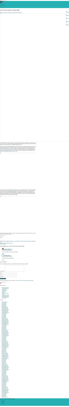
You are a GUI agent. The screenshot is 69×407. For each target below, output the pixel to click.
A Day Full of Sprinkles (4, 291)
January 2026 (5, 308)
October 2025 (5, 311)
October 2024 (5, 322)
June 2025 (4, 315)
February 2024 (5, 330)
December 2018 (5, 389)
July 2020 (4, 371)
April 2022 (4, 351)
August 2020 (4, 370)
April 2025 (4, 317)
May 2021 (4, 361)
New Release (10, 146)
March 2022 (4, 352)
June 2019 (4, 383)
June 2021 (4, 360)
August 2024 (4, 324)
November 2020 (5, 367)
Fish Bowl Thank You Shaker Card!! (5, 295)
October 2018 (5, 391)
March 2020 (4, 375)
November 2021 (5, 356)
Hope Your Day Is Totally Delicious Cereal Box (5, 288)
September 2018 (5, 392)
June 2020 (4, 372)
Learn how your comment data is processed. (24, 280)
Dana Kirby (11, 241)
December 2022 (5, 343)
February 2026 (5, 307)
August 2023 (4, 336)
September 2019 (5, 380)
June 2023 (4, 338)
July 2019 (4, 382)
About (3, 5)
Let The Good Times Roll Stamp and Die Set (23, 241)
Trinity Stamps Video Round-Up (6, 243)
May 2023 (4, 339)
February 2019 (5, 387)
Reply (3, 253)
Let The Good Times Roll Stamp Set (7, 150)
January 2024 (5, 331)
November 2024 (5, 321)
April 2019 (4, 385)
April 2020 (4, 374)
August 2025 (4, 313)
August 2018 (4, 393)
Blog (3, 6)
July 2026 (4, 302)
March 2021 (4, 363)
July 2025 (4, 314)
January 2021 (4, 365)
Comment (2, 271)
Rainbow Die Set (12, 190)
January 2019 (4, 388)
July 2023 (4, 337)
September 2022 (5, 346)
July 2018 (4, 394)
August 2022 (4, 347)
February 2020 (5, 376)
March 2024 (4, 329)
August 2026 (4, 301)
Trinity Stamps (19, 12)
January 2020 (5, 377)
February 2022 (5, 353)
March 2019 (4, 386)
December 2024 (5, 320)
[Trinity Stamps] (3, 0)
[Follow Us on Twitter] (0, 405)
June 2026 (4, 303)
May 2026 (4, 304)
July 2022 (4, 348)
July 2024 (4, 325)
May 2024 (4, 327)
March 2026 (4, 306)
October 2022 (5, 345)
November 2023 (5, 333)
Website (1, 276)
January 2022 (5, 354)
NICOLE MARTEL (7, 249)
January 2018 (4, 397)
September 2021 (5, 358)
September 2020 (5, 369)
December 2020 (5, 366)
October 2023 (5, 334)
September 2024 (5, 323)
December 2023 (5, 332)
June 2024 (4, 326)
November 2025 (5, 310)
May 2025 (4, 316)
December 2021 (5, 355)
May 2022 (4, 350)
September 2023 (5, 335)
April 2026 (4, 305)
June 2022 (4, 349)
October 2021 (5, 357)
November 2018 (5, 390)
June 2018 (4, 395)
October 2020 (5, 368)
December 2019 (5, 378)
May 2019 (4, 384)
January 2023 (5, 342)
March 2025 (4, 318)
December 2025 (5, 309)
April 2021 (4, 362)
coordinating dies (7, 151)
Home (3, 4)
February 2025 (5, 319)
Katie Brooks (6, 255)
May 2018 (4, 396)
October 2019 (5, 379)
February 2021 (5, 364)
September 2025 (5, 312)
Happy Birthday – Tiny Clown (5, 297)
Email (1, 274)
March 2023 (4, 340)
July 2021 (4, 359)
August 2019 (4, 381)
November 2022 (5, 344)
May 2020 (4, 373)
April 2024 (4, 328)
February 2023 (5, 341)
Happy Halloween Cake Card (5, 293)
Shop (3, 7)
